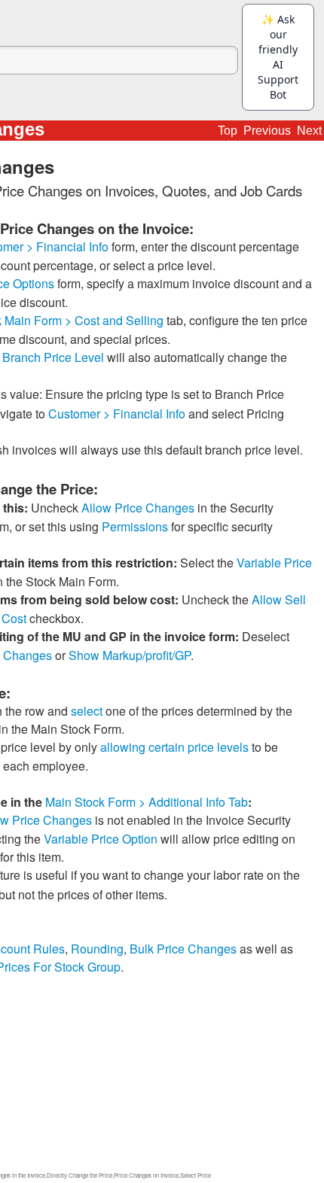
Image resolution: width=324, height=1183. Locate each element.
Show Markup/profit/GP (130, 655)
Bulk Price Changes (183, 948)
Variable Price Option (100, 838)
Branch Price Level (53, 357)
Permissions (135, 526)
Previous (267, 130)
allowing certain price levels (174, 747)
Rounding (97, 948)
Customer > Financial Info (116, 413)
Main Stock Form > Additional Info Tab (146, 801)
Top (227, 130)
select (86, 710)
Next (309, 130)
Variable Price (274, 562)
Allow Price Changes (137, 507)
